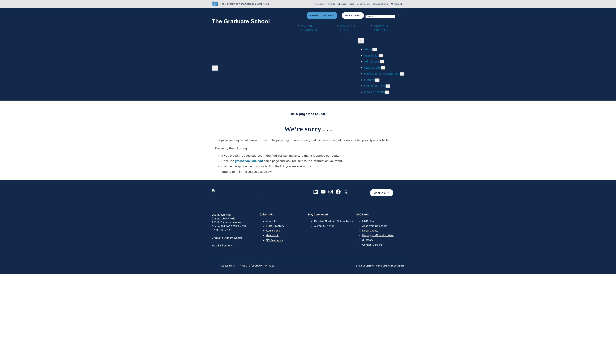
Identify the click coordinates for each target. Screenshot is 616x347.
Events (331, 3)
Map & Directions (222, 245)
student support (322, 15)
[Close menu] (361, 41)
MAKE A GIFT (382, 192)
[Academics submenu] (381, 55)
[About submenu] (374, 49)
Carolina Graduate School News (333, 221)
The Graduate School (241, 21)
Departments (363, 3)
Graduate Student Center (227, 237)
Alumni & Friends (324, 225)
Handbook (272, 235)
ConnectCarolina (380, 3)
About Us (271, 221)
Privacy (269, 265)
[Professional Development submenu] (402, 74)
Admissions (273, 230)
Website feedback (251, 265)
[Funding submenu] (377, 80)
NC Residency (274, 240)
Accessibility (319, 3)
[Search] (400, 15)
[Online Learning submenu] (387, 86)
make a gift (353, 15)
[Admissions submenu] (382, 61)
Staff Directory (275, 225)
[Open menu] (215, 68)
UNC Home (369, 221)
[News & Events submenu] (387, 92)
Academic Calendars (374, 225)
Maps (351, 3)
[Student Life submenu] (383, 68)
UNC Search (396, 3)
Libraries (342, 3)
